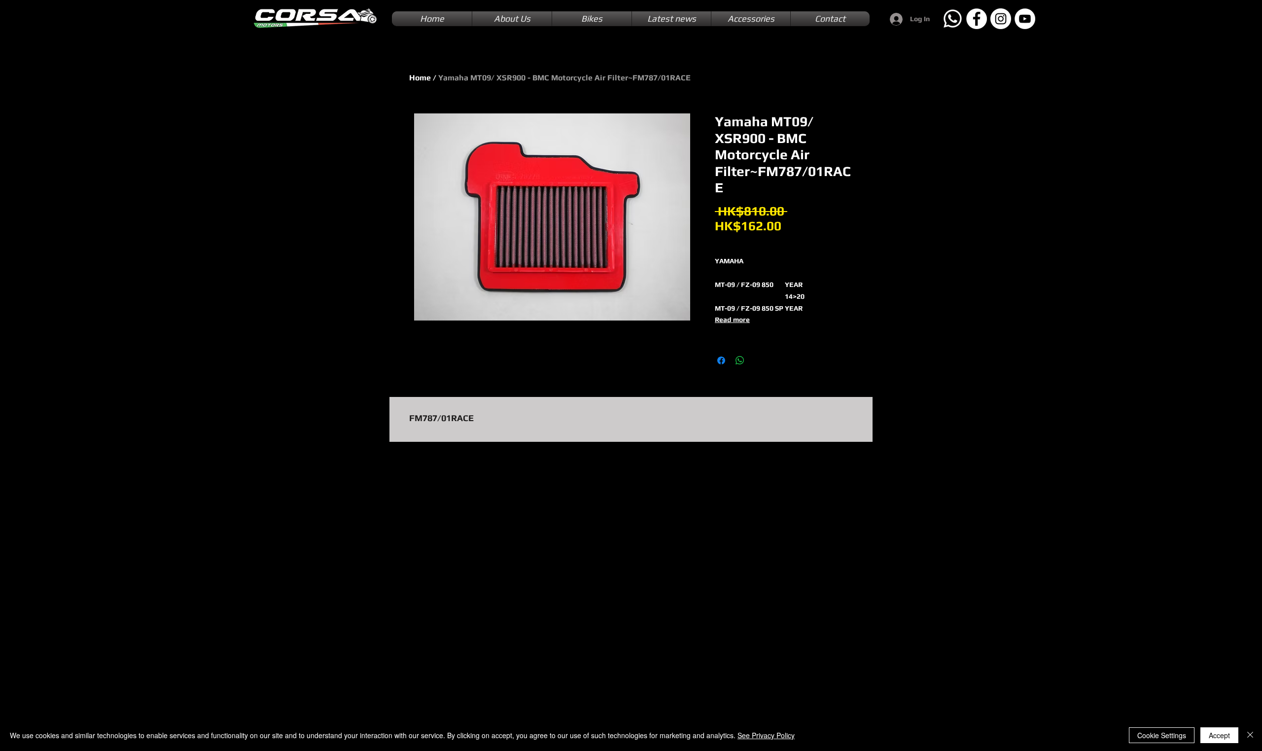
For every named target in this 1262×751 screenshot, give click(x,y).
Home (420, 77)
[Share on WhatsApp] (740, 360)
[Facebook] (976, 18)
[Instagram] (1000, 18)
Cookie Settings (1161, 735)
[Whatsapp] (952, 18)
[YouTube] (1025, 18)
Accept (1219, 735)
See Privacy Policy (766, 735)
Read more (732, 319)
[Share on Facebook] (721, 360)
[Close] (1250, 735)
